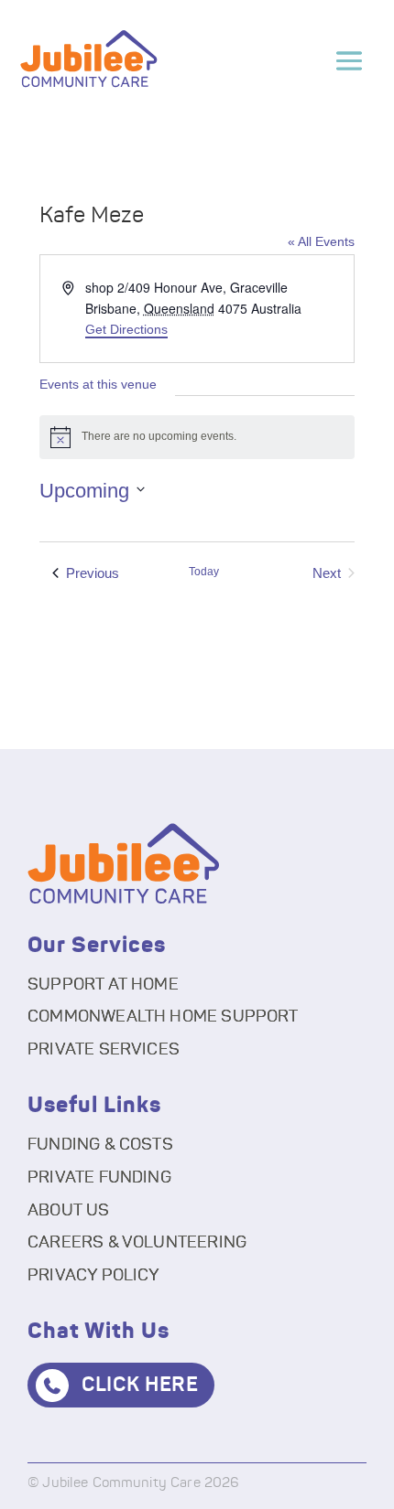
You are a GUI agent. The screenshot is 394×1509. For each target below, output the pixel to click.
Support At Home (103, 985)
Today (204, 571)
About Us (68, 1211)
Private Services (103, 1050)
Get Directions (126, 329)
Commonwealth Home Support (163, 1017)
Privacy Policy (93, 1276)
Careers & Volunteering (136, 1243)
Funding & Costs (100, 1145)
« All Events (321, 241)
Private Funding (99, 1178)
